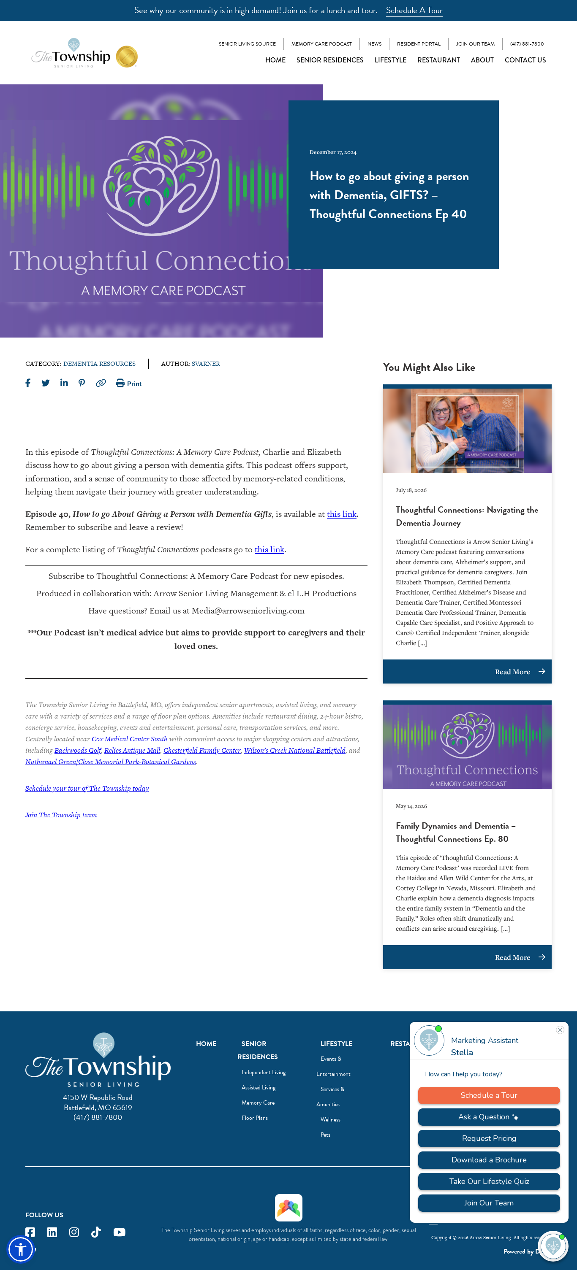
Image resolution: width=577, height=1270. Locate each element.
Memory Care (258, 1102)
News (374, 44)
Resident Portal (419, 44)
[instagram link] (74, 1232)
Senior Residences (330, 60)
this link (342, 514)
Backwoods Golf (77, 750)
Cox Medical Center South (130, 739)
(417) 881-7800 (527, 44)
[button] (20, 1249)
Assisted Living (258, 1087)
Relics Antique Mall (132, 750)
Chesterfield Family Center (202, 750)
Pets (325, 1134)
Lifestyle (390, 60)
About (482, 60)
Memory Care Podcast (321, 44)
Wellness (330, 1119)
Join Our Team (475, 44)
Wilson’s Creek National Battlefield (295, 750)
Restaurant (438, 60)
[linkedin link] (52, 1232)
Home (275, 60)
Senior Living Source (247, 44)
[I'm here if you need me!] (553, 1246)
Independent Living (264, 1072)
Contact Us (525, 60)
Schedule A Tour (414, 10)
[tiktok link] (96, 1232)
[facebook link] (30, 1232)
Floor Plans (255, 1117)
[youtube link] (119, 1232)
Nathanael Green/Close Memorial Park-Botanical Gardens (110, 762)
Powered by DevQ (528, 1251)
